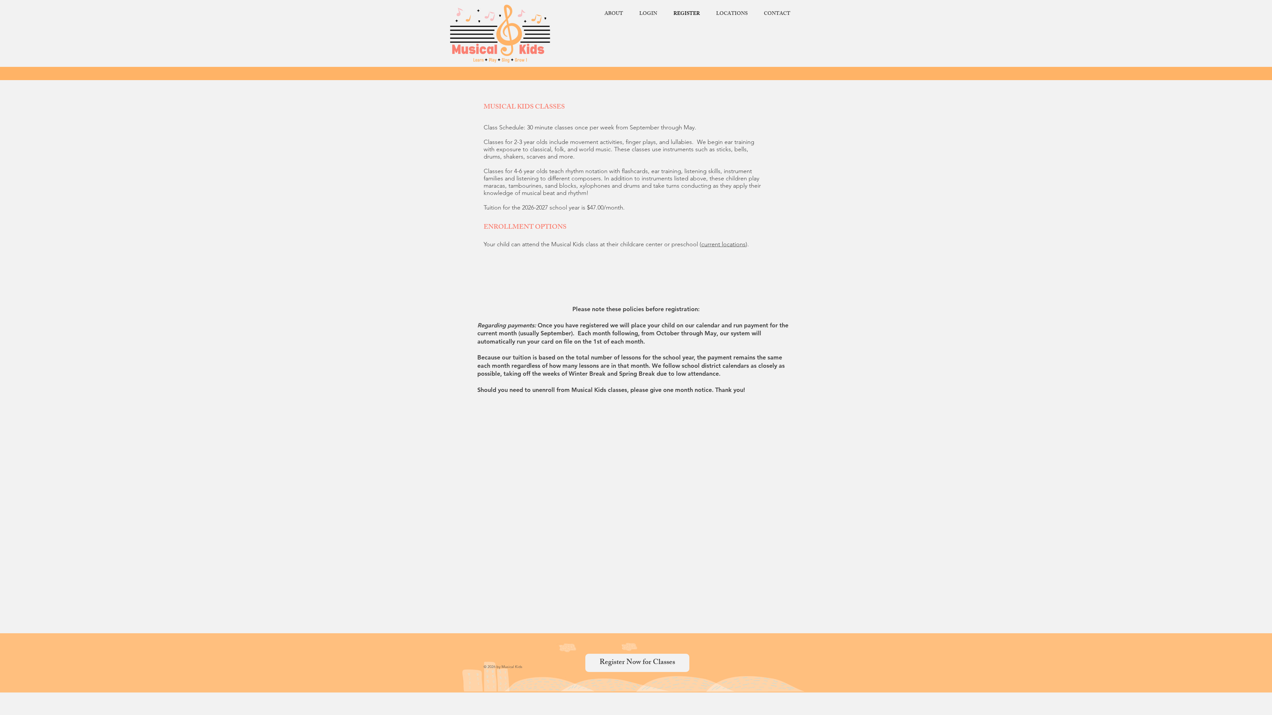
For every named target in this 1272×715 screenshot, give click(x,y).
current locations (723, 244)
